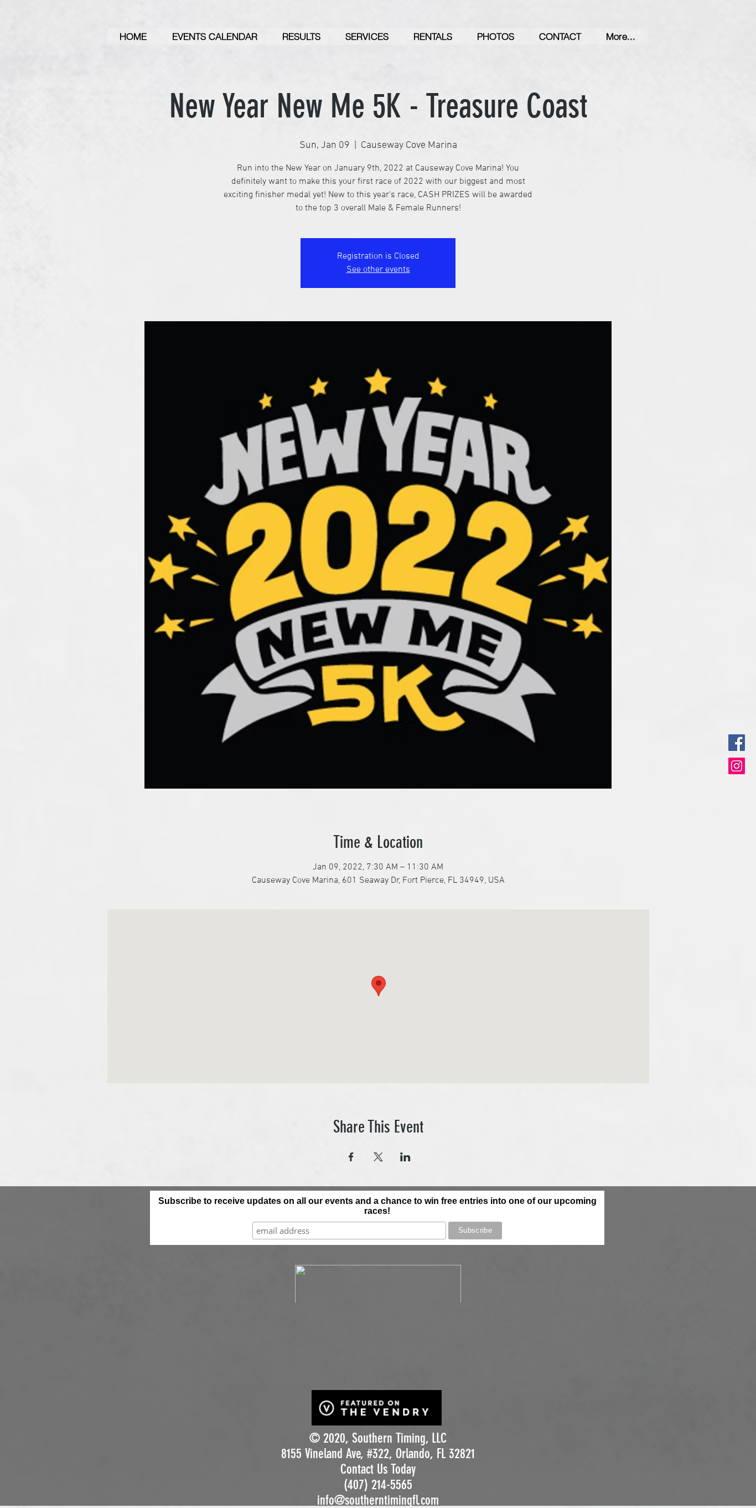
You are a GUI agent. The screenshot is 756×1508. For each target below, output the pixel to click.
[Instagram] (736, 766)
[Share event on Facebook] (351, 1156)
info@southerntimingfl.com (378, 1500)
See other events (378, 269)
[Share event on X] (378, 1156)
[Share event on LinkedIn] (405, 1156)
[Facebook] (736, 742)
